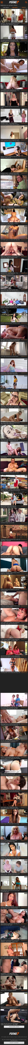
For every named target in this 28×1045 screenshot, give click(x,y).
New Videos (14, 7)
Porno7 (14, 2)
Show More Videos (14, 1026)
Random (24, 7)
